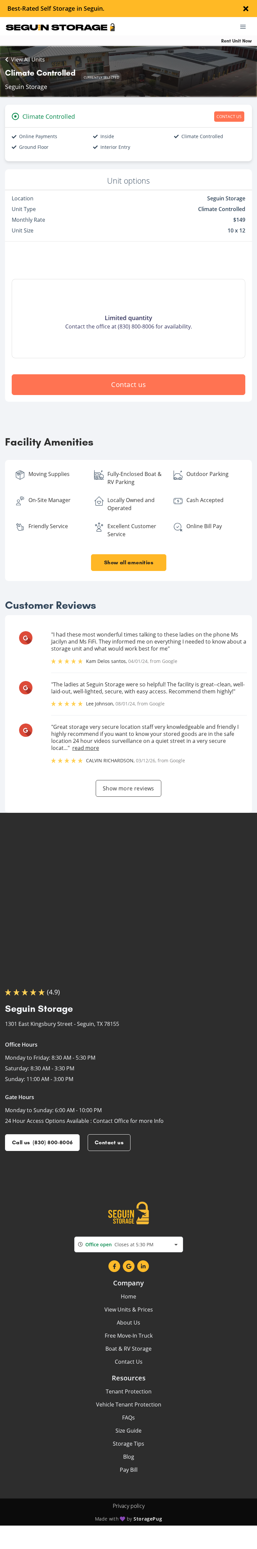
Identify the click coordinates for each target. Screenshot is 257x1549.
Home (128, 1296)
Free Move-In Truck (129, 1335)
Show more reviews (128, 788)
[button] (114, 1266)
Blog (128, 1456)
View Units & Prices (128, 1309)
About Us (128, 1322)
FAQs (128, 1417)
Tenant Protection (129, 1391)
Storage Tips (128, 1443)
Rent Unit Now (236, 41)
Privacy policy (129, 1506)
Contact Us (129, 1361)
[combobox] (128, 1244)
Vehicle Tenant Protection (128, 1404)
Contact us (128, 384)
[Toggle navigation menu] (246, 26)
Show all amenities (128, 562)
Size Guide (128, 1430)
